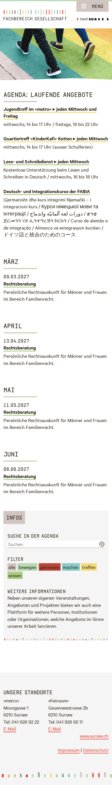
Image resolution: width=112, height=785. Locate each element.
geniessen (50, 567)
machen (71, 567)
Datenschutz (96, 750)
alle (11, 567)
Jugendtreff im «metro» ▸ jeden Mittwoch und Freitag (49, 112)
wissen (15, 575)
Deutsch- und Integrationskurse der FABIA (46, 191)
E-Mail (9, 728)
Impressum (69, 750)
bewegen (27, 567)
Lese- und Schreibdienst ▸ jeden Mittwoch (46, 161)
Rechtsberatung (19, 283)
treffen (89, 567)
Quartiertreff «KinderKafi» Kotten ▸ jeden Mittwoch (55, 138)
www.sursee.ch (94, 735)
